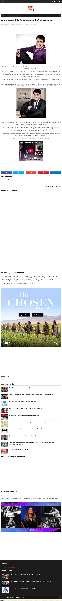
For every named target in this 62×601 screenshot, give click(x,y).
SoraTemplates (10, 597)
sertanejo (27, 24)
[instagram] (60, 1)
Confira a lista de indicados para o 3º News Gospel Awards (25, 429)
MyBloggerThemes (20, 597)
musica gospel (53, 23)
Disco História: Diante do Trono (11, 496)
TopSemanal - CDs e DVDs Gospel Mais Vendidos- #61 (24, 415)
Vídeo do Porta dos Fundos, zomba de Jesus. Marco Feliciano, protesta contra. (31, 394)
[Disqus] (31, 212)
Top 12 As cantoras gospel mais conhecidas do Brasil (24, 388)
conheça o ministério (38, 23)
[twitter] (55, 1)
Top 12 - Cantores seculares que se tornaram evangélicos (25, 408)
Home (4, 15)
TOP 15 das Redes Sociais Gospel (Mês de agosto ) (23, 401)
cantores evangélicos (28, 23)
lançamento (47, 23)
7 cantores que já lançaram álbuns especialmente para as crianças (28, 422)
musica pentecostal (6, 24)
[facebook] (52, 1)
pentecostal (14, 24)
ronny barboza (20, 24)
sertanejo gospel (33, 24)
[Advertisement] (28, 30)
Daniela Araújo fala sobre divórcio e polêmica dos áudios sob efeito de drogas (31, 436)
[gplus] (57, 1)
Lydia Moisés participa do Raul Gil (18, 449)
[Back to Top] (60, 597)
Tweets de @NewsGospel (8, 567)
